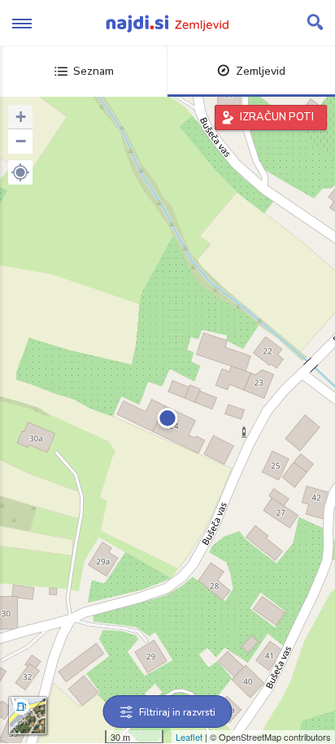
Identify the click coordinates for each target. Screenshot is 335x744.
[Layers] (28, 715)
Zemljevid (260, 71)
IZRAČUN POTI (277, 117)
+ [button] (20, 117)
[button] (20, 172)
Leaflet (189, 736)
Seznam (93, 71)
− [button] (20, 141)
